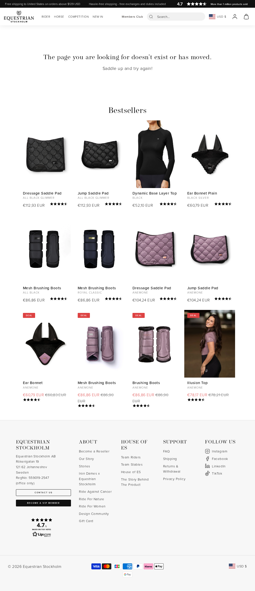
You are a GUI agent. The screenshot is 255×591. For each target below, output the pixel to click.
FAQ (166, 451)
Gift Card (86, 520)
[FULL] (209, 154)
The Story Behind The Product (135, 482)
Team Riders (131, 457)
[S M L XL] (45, 249)
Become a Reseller (94, 451)
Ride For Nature (91, 498)
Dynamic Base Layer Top (154, 193)
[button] (176, 16)
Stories (84, 466)
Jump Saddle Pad (93, 193)
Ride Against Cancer (95, 491)
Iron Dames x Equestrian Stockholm (89, 478)
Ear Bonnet (33, 382)
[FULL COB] (45, 154)
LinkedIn (218, 466)
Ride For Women (92, 506)
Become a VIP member (43, 502)
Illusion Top (197, 382)
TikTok (217, 473)
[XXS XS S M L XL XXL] (154, 154)
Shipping (170, 458)
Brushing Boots (146, 382)
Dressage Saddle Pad (42, 193)
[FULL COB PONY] (100, 154)
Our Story (86, 458)
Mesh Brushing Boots (42, 288)
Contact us (44, 492)
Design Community (94, 513)
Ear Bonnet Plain (202, 193)
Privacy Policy (174, 478)
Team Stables (131, 464)
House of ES (131, 471)
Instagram (219, 451)
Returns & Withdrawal (172, 469)
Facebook (220, 458)
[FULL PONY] (209, 249)
